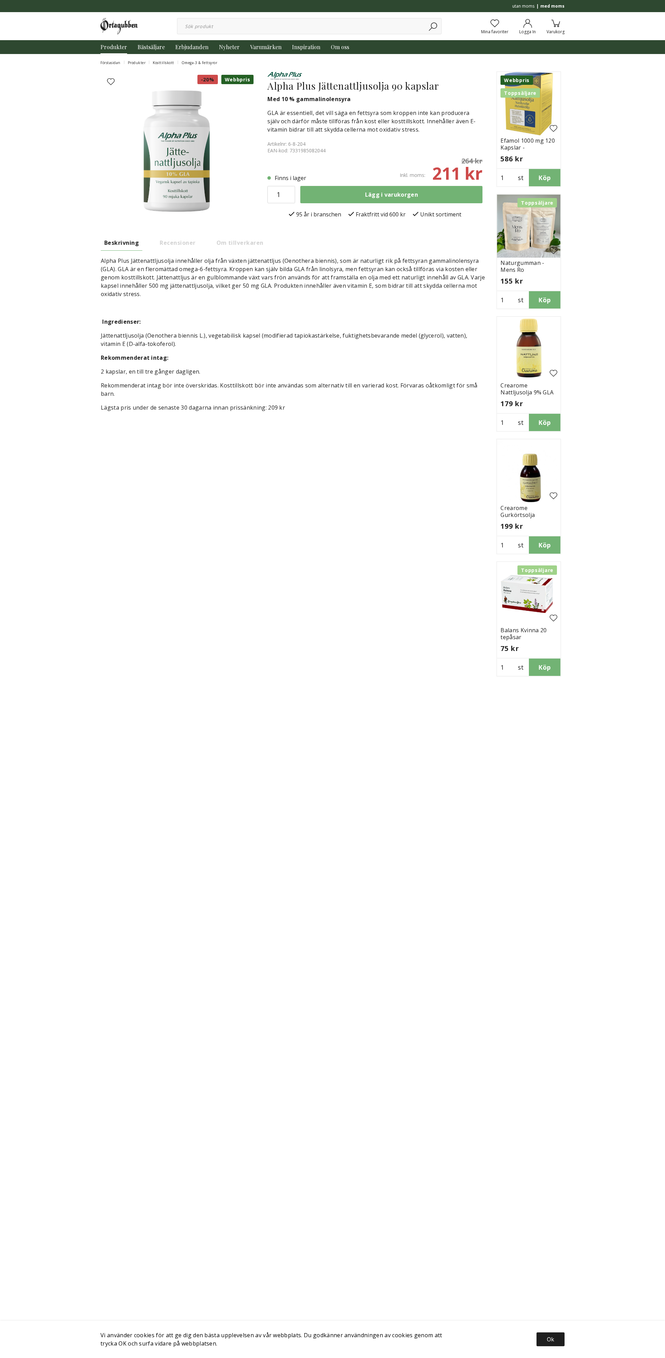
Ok (550, 1339)
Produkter (113, 47)
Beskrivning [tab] (121, 243)
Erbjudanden (192, 47)
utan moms (523, 6)
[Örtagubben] (119, 25)
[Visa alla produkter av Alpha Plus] (284, 75)
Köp (544, 177)
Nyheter (229, 47)
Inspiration (306, 47)
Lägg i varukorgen (391, 194)
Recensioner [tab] (177, 243)
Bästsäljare (151, 47)
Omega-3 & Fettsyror (199, 62)
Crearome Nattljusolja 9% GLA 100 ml (526, 392)
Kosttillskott (163, 62)
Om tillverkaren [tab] (240, 243)
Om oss (340, 47)
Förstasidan (110, 62)
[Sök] (433, 26)
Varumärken (266, 47)
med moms (552, 6)
